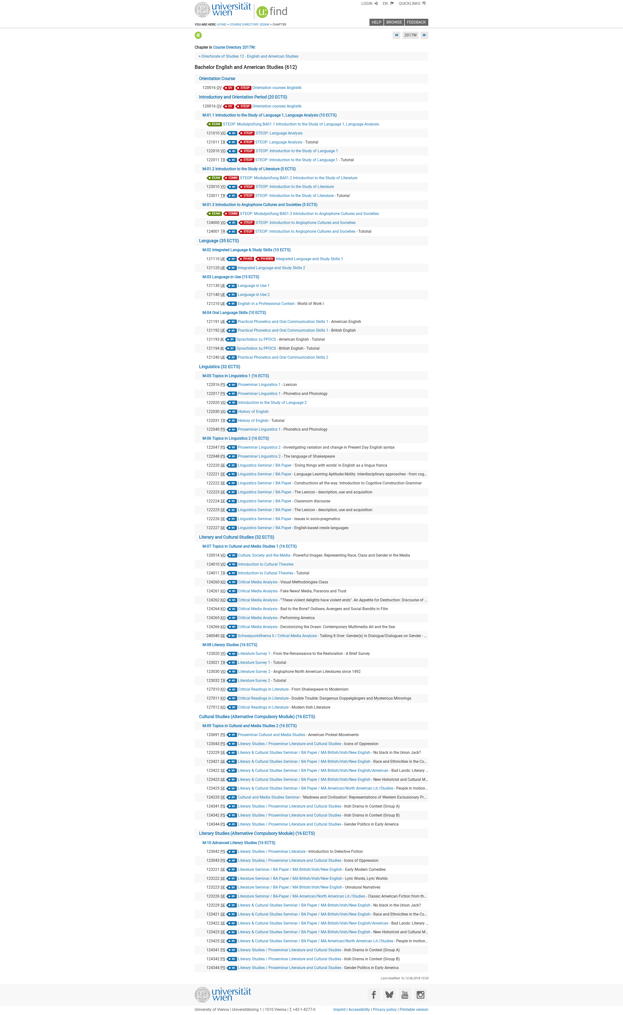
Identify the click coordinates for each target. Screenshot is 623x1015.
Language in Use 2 (254, 294)
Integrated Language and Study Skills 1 (309, 259)
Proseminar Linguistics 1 (259, 384)
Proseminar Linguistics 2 (259, 447)
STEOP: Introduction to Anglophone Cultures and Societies (306, 222)
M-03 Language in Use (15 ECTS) (230, 277)
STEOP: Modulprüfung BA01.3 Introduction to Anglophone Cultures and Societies (309, 213)
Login (366, 3)
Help (376, 22)
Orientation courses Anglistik (277, 87)
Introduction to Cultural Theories (265, 564)
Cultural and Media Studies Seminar (269, 797)
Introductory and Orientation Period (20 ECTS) (243, 97)
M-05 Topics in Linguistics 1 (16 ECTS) (235, 376)
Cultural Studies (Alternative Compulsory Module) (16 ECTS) (257, 716)
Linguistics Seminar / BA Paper (264, 465)
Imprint (339, 1009)
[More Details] (198, 35)
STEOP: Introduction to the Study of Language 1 (297, 151)
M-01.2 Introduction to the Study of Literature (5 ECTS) (249, 169)
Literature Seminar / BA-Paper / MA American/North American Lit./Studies (301, 896)
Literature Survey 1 (254, 653)
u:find (222, 24)
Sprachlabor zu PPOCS (256, 339)
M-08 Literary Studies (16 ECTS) (229, 644)
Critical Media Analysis (257, 582)
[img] (272, 13)
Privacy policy (385, 1009)
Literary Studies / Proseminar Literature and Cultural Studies (289, 743)
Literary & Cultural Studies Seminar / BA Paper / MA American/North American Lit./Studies (315, 788)
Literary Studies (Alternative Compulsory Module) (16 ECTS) (257, 833)
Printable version (414, 1009)
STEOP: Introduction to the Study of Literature (295, 186)
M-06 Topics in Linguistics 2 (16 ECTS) (235, 438)
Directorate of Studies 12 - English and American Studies (250, 56)
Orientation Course (217, 78)
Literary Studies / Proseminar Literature (271, 851)
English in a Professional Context (266, 303)
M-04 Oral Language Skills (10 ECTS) (234, 312)
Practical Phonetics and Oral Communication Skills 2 (283, 357)
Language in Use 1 (254, 285)
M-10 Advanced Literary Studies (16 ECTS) (238, 842)
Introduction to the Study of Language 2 (272, 402)
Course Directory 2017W (234, 47)
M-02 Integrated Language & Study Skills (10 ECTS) (246, 250)
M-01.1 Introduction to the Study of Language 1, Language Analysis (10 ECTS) (269, 115)
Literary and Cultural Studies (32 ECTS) (236, 537)
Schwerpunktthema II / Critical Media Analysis (277, 635)
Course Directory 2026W (249, 24)
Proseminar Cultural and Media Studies (271, 734)
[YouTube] (405, 994)
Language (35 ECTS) (219, 240)
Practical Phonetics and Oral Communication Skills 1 (283, 321)
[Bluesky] (389, 994)
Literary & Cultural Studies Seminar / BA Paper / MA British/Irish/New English (304, 752)
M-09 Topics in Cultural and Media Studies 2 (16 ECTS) (249, 725)
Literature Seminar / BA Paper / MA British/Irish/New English (290, 869)
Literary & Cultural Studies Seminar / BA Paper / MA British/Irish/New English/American (313, 770)
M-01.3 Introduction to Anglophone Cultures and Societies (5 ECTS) (260, 204)
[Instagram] (420, 994)
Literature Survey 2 (254, 671)
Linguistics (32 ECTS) (219, 366)
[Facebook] (374, 994)
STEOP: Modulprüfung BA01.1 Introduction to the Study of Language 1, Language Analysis (301, 124)
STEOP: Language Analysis (279, 133)
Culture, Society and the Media (264, 555)
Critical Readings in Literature (263, 689)
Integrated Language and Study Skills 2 (271, 268)
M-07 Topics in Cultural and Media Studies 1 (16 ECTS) (249, 546)
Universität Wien (211, 4)
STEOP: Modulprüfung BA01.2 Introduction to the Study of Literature (298, 178)
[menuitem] (388, 3)
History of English (253, 411)
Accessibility (359, 1009)
